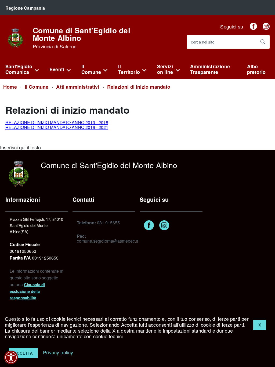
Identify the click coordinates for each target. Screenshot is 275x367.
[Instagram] (266, 26)
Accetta (23, 353)
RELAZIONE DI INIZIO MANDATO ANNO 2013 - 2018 (56, 122)
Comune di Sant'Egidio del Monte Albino (81, 38)
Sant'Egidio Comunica (18, 69)
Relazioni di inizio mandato (139, 86)
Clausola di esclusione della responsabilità (27, 291)
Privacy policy (58, 352)
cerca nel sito (202, 42)
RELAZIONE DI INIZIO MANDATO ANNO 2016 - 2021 (56, 127)
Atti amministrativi (77, 86)
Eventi (56, 69)
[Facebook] (253, 26)
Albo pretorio (256, 69)
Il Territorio (129, 69)
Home (10, 86)
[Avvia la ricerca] (263, 42)
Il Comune (91, 69)
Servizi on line (165, 69)
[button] (11, 357)
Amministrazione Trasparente (210, 69)
